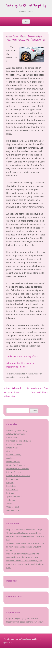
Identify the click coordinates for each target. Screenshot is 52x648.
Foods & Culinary (13, 454)
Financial (10, 451)
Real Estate (11, 486)
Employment (11, 447)
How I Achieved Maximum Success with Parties (12, 392)
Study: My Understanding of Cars (22, 356)
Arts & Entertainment (15, 434)
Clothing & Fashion (14, 444)
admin (28, 377)
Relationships (12, 489)
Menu (26, 21)
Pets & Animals (12, 479)
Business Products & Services (18, 440)
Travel (9, 503)
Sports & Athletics (14, 496)
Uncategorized (12, 507)
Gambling (10, 458)
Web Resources (12, 510)
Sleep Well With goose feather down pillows (24, 621)
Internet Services (13, 472)
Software (10, 493)
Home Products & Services (17, 468)
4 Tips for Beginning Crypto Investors (22, 618)
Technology (11, 500)
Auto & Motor (33, 373)
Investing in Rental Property (26, 5)
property (10, 482)
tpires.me (7, 642)
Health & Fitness (13, 461)
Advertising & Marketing (16, 430)
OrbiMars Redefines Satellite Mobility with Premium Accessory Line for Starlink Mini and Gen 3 (25, 564)
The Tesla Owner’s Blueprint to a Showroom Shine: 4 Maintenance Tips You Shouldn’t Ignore (25, 547)
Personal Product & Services (18, 475)
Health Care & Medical (15, 465)
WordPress (26, 639)
